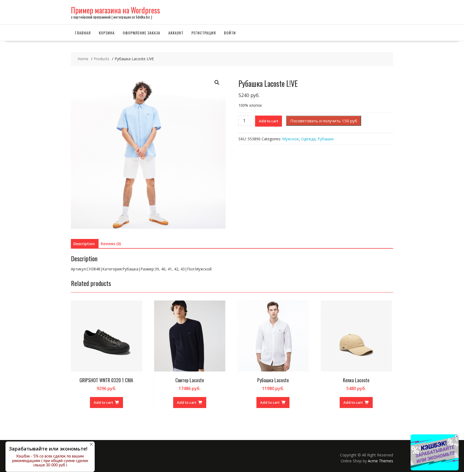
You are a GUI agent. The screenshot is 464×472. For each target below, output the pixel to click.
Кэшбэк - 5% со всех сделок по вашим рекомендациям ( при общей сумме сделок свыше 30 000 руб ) (50, 461)
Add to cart (268, 121)
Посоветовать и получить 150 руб (323, 120)
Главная (83, 32)
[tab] (84, 244)
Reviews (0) (111, 243)
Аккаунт (175, 32)
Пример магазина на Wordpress (115, 10)
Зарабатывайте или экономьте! (48, 448)
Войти (230, 32)
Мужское (290, 138)
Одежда (308, 138)
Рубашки (326, 138)
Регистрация (203, 32)
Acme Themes (380, 460)
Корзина (107, 32)
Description (84, 243)
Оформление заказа (141, 32)
